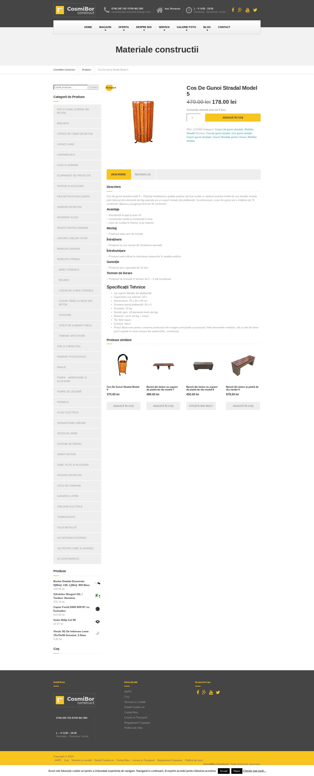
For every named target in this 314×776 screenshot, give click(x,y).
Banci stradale (69, 269)
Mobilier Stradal (68, 259)
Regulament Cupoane (137, 722)
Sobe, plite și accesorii (73, 464)
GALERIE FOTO (186, 27)
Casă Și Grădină (67, 165)
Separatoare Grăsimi (71, 423)
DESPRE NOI (144, 27)
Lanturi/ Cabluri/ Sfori (72, 238)
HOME (88, 27)
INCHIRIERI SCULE (67, 217)
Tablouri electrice (70, 506)
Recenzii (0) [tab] (143, 174)
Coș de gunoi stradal (218, 133)
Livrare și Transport (135, 717)
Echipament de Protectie (74, 175)
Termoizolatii (66, 517)
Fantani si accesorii (70, 186)
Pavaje (61, 367)
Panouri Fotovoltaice (71, 356)
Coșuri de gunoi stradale (229, 129)
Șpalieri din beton (69, 475)
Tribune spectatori (72, 335)
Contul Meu (131, 712)
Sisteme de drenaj (69, 444)
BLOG (207, 27)
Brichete (63, 123)
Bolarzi (64, 280)
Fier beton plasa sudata (73, 196)
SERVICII (164, 27)
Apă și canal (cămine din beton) (73, 111)
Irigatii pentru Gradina (72, 228)
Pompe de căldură (69, 391)
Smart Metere (66, 454)
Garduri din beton (69, 207)
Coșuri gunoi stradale (199, 137)
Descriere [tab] (118, 174)
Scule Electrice (68, 412)
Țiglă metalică (67, 527)
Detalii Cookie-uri (134, 707)
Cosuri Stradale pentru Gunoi (229, 137)
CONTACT (224, 27)
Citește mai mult (201, 405)
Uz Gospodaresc (68, 558)
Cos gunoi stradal (242, 133)
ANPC (128, 691)
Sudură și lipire (67, 496)
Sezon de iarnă (67, 433)
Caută (93, 87)
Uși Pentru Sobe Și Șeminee (75, 548)
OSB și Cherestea (68, 346)
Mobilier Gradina (68, 248)
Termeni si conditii (134, 702)
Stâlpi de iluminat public (75, 325)
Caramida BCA (66, 154)
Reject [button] (237, 771)
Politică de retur (133, 727)
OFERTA (123, 27)
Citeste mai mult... (254, 770)
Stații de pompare (69, 485)
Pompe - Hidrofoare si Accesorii (72, 379)
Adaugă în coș (233, 117)
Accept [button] (224, 771)
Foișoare (65, 315)
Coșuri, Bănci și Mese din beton (75, 303)
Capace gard (65, 144)
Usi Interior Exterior (71, 538)
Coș (126, 696)
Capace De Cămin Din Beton (75, 133)
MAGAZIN (105, 27)
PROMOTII (63, 402)
